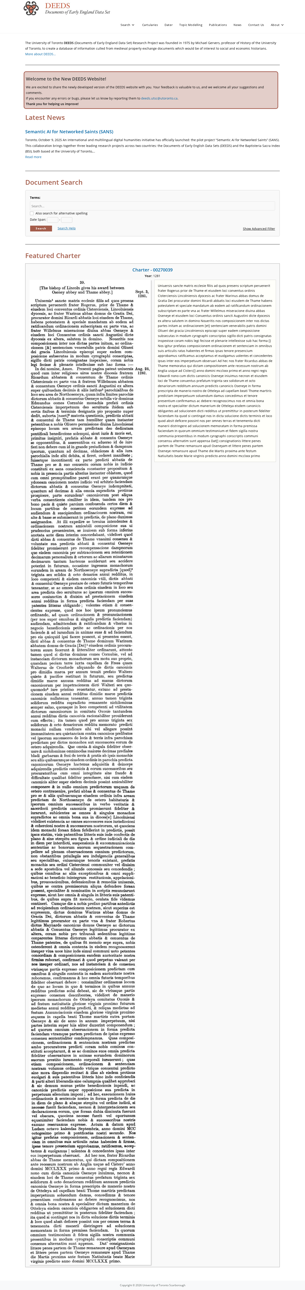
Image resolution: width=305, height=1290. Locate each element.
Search (41, 228)
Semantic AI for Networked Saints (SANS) (69, 132)
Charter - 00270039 (152, 270)
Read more (33, 157)
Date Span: (38, 219)
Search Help (67, 228)
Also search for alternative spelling (62, 213)
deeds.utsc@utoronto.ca (159, 98)
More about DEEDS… (40, 54)
